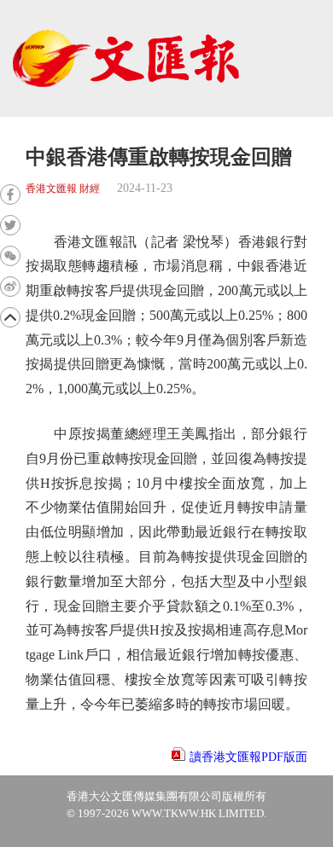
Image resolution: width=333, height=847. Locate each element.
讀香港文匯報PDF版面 (248, 757)
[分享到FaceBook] (10, 194)
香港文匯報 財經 (63, 188)
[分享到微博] (10, 286)
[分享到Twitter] (10, 225)
